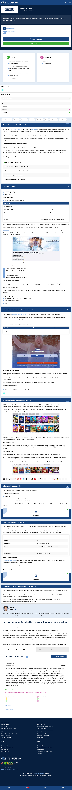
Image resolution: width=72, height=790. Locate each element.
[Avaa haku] (66, 2)
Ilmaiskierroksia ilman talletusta (45, 730)
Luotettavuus (63, 119)
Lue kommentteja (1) (37, 39)
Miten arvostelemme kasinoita (44, 747)
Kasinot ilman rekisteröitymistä (9, 733)
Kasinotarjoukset (41, 733)
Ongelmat (16, 119)
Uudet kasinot (4, 726)
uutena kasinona (16, 129)
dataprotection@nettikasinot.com (9, 769)
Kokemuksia (24, 119)
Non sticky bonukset (42, 731)
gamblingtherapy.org (39, 773)
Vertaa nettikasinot (6, 737)
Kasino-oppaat (5, 744)
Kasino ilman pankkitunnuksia (8, 728)
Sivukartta (39, 753)
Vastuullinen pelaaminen (7, 747)
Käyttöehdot (40, 749)
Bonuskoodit (40, 737)
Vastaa (9, 705)
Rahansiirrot (39, 119)
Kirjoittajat (40, 745)
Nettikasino (6, 230)
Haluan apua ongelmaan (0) (45, 649)
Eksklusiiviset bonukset (43, 735)
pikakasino (34, 129)
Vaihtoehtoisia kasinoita (36, 43)
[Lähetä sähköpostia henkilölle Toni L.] (15, 609)
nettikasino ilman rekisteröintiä (19, 314)
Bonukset (32, 119)
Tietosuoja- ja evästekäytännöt (44, 751)
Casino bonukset (41, 724)
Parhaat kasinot (5, 724)
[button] (70, 3)
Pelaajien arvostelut (7, 119)
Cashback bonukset (42, 728)
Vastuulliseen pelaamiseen (9, 560)
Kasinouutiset (4, 749)
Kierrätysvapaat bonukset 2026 (45, 726)
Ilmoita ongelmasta (6, 745)
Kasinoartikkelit (5, 751)
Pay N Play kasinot (5, 735)
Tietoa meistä (40, 744)
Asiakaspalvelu (53, 119)
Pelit (46, 119)
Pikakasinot (4, 731)
